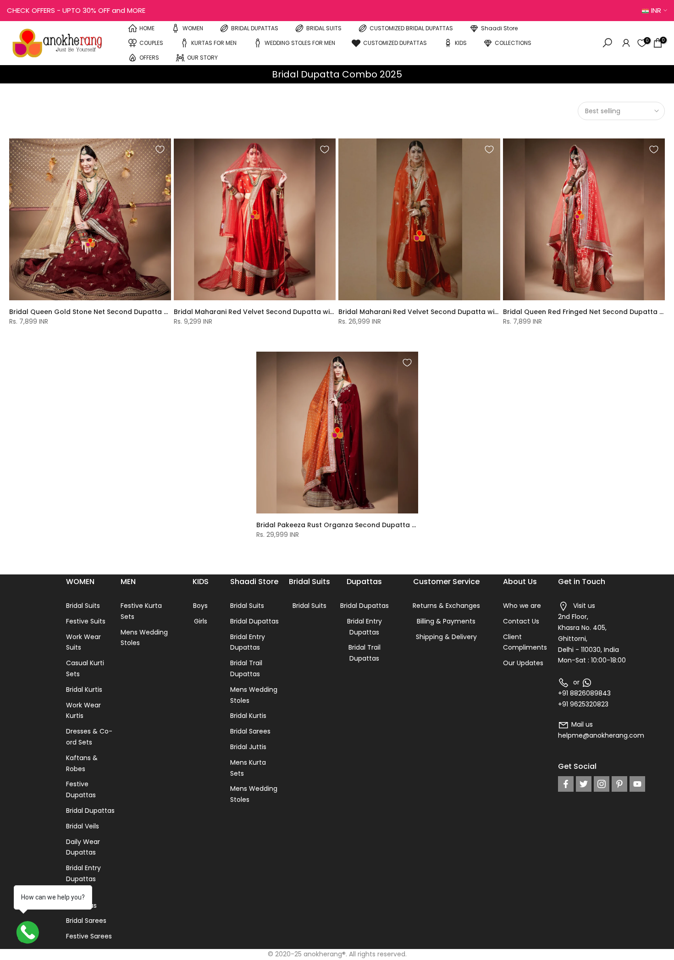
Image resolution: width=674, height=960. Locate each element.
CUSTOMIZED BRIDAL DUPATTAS (411, 28)
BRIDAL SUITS (324, 28)
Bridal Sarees (86, 920)
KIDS (461, 43)
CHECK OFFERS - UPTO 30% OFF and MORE (76, 10)
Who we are (522, 605)
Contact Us (521, 621)
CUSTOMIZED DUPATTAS (395, 43)
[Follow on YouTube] (637, 784)
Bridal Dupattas (90, 810)
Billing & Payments (446, 621)
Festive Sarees (89, 936)
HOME (147, 28)
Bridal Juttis (248, 746)
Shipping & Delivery (446, 636)
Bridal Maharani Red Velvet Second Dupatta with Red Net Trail (277, 311)
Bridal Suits (83, 605)
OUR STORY (202, 57)
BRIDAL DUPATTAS (254, 28)
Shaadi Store (499, 28)
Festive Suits (85, 621)
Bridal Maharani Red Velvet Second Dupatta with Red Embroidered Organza (465, 311)
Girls (200, 621)
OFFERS (149, 57)
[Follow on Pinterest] (619, 784)
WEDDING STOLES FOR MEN (300, 43)
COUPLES (151, 43)
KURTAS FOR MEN (214, 43)
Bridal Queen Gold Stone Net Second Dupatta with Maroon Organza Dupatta (137, 311)
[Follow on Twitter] (583, 784)
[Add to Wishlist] (160, 149)
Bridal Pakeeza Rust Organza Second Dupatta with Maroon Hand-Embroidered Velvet (399, 525)
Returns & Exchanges (446, 605)
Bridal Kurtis (84, 689)
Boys (200, 605)
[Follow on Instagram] (601, 784)
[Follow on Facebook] (566, 784)
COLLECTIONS (513, 43)
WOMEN (192, 28)
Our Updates (523, 663)
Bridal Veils (82, 826)
